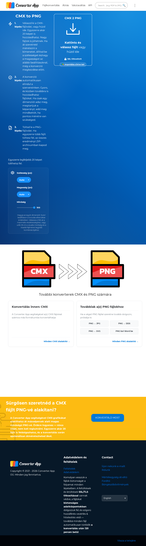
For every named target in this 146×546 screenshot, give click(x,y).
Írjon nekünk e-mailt (113, 466)
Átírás (65, 5)
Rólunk (106, 470)
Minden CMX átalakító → (57, 341)
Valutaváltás (78, 5)
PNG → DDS (124, 323)
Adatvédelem (71, 472)
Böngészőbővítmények (115, 484)
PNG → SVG (94, 331)
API (90, 5)
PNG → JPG (94, 323)
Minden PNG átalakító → (125, 341)
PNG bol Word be (124, 331)
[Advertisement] (73, 374)
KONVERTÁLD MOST (107, 417)
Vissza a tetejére (126, 540)
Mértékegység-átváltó (114, 477)
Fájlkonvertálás (51, 5)
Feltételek (69, 468)
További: (135, 5)
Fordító (106, 481)
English (107, 498)
